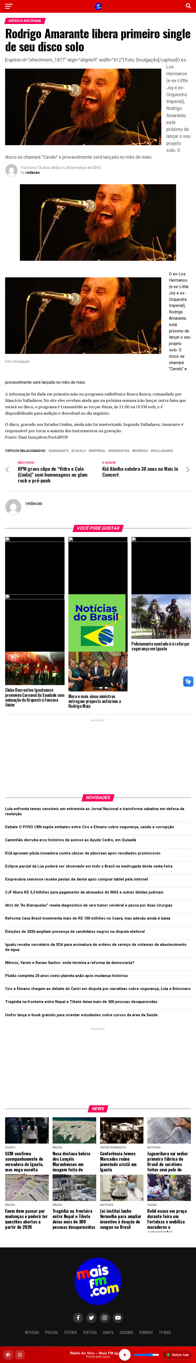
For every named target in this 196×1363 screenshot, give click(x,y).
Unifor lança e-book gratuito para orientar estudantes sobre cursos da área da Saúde (81, 1015)
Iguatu (108, 1332)
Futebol (70, 1332)
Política (90, 1332)
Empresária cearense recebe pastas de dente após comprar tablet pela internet (76, 879)
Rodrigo (141, 451)
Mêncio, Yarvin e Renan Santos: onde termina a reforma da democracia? (69, 963)
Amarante (60, 451)
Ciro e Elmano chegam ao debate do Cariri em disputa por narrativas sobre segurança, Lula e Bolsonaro (98, 989)
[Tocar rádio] (125, 1355)
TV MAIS (165, 1332)
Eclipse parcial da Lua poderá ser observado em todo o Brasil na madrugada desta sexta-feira (89, 866)
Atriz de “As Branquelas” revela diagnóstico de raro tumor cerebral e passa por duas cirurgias (89, 905)
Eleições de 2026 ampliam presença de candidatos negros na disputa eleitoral (75, 932)
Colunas (126, 1332)
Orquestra (119, 451)
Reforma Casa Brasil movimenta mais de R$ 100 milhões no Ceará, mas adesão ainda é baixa (87, 918)
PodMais (146, 1332)
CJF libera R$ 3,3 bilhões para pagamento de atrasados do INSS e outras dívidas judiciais (84, 892)
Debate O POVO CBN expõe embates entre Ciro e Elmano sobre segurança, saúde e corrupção (89, 827)
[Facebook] (8, 1354)
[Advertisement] (98, 755)
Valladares (163, 451)
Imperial (98, 451)
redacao (33, 172)
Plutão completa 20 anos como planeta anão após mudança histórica (66, 976)
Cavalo (79, 451)
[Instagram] (19, 1354)
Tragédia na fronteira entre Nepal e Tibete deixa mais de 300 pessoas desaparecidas (81, 1002)
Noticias (32, 1332)
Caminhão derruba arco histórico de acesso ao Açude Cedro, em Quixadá (70, 840)
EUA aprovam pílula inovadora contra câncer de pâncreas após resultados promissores (83, 853)
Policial (51, 1332)
